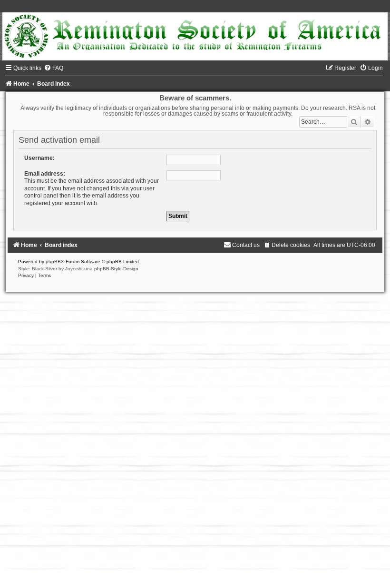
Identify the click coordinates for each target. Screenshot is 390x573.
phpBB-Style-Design (116, 268)
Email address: (44, 173)
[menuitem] (53, 68)
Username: (39, 158)
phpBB (53, 261)
